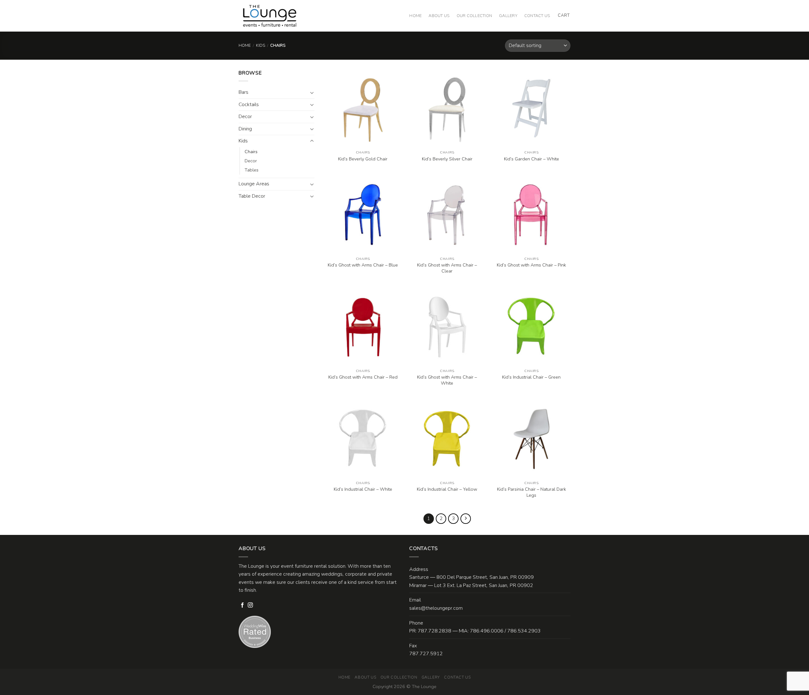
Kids (260, 45)
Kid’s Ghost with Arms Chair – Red (363, 377)
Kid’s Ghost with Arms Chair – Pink (531, 265)
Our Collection (474, 16)
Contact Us (537, 16)
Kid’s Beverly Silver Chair (447, 159)
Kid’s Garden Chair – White (531, 159)
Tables (252, 170)
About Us (439, 16)
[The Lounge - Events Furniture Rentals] (270, 16)
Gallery (508, 16)
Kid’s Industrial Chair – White (363, 489)
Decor (245, 116)
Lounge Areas (254, 183)
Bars (243, 92)
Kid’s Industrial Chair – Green (531, 377)
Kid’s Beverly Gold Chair (362, 159)
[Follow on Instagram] (250, 605)
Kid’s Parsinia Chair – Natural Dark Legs (531, 492)
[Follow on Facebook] (242, 605)
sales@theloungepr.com (436, 608)
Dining (245, 128)
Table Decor (252, 196)
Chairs (251, 151)
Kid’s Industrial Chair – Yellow (447, 489)
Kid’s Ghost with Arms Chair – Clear (447, 268)
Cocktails (249, 104)
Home (415, 16)
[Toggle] (311, 92)
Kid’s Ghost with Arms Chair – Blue (363, 265)
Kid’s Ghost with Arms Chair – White (447, 380)
